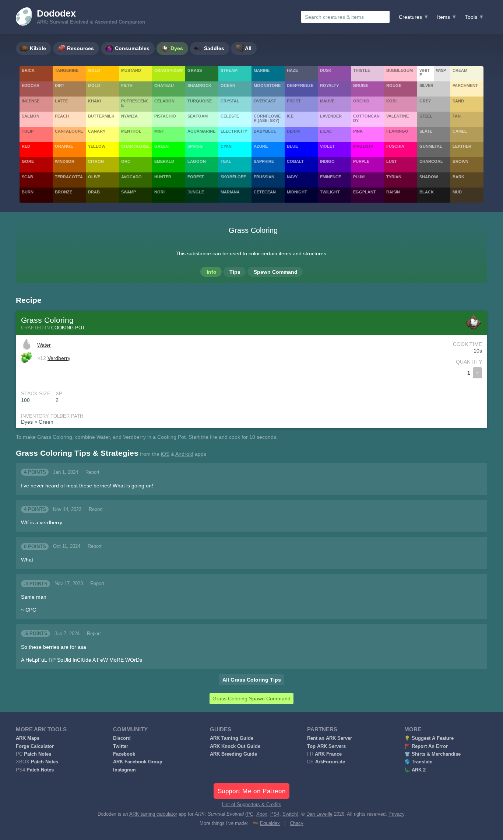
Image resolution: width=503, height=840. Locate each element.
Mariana (230, 192)
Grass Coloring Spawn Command (251, 698)
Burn (28, 192)
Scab (27, 177)
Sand (458, 101)
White (424, 72)
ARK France (328, 754)
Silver (426, 85)
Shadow (428, 177)
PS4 (274, 814)
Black (426, 192)
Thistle (361, 70)
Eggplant (364, 192)
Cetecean (265, 192)
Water (44, 345)
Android (184, 454)
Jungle (195, 192)
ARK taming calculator (153, 814)
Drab (94, 192)
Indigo (327, 161)
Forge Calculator (35, 746)
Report (92, 472)
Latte (61, 101)
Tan (457, 116)
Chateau (164, 85)
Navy (292, 177)
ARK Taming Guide (231, 738)
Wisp (441, 70)
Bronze (63, 192)
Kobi (391, 101)
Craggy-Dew (168, 70)
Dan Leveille (319, 814)
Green (161, 146)
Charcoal (431, 161)
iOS (165, 454)
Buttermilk (101, 116)
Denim (293, 131)
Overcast (265, 101)
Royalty (329, 85)
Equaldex (270, 823)
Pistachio (165, 116)
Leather (462, 146)
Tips (234, 272)
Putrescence (135, 103)
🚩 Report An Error (426, 746)
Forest (195, 177)
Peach (62, 116)
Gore (28, 161)
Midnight (297, 192)
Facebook (124, 754)
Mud (457, 192)
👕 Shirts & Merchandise (432, 754)
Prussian (264, 177)
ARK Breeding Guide (233, 754)
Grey (425, 101)
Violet (327, 146)
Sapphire (264, 161)
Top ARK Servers (326, 746)
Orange (64, 146)
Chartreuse (135, 146)
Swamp (128, 192)
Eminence (330, 177)
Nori (159, 192)
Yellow (96, 146)
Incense (30, 101)
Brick (28, 70)
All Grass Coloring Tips (251, 680)
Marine (262, 70)
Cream (460, 70)
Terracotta (69, 177)
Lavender (331, 116)
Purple (361, 161)
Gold (94, 70)
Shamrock (199, 85)
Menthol (131, 131)
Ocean (228, 85)
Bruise (360, 85)
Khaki (94, 101)
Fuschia (395, 146)
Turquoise (199, 101)
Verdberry (59, 358)
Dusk (325, 70)
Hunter (162, 177)
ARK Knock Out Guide (235, 746)
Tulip (28, 131)
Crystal (230, 101)
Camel (460, 131)
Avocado (131, 177)
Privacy (396, 814)
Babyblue (265, 131)
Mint (159, 131)
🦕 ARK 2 (415, 770)
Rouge (393, 85)
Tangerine (66, 70)
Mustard (131, 70)
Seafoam (197, 116)
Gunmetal (430, 146)
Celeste (230, 116)
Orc (125, 161)
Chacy (296, 823)
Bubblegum (399, 70)
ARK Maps (27, 738)
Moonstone (267, 85)
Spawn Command (276, 272)
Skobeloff (233, 177)
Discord (122, 738)
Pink (358, 131)
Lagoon (196, 161)
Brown (460, 161)
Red (26, 146)
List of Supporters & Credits (251, 804)
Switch (289, 814)
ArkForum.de (330, 761)
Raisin (393, 192)
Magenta (363, 146)
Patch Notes (37, 754)
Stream (229, 70)
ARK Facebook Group (137, 761)
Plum (359, 177)
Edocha (30, 85)
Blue (292, 146)
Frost (294, 101)
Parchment (465, 85)
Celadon (164, 101)
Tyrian (393, 177)
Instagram (124, 770)
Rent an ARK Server (329, 738)
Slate (425, 131)
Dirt (59, 85)
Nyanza (129, 116)
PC (250, 814)
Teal (226, 161)
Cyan (226, 146)
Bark (458, 177)
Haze (292, 70)
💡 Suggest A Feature (429, 738)
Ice (290, 116)
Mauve (327, 101)
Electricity (234, 131)
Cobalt (295, 161)
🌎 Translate (418, 761)
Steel (425, 116)
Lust (391, 161)
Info (212, 272)
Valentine (397, 116)
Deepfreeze (300, 85)
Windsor (64, 161)
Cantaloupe (69, 131)
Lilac (326, 131)
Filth (127, 85)
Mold (94, 85)
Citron (96, 161)
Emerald (164, 161)
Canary (96, 131)
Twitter (120, 746)
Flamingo (397, 131)
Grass (194, 70)
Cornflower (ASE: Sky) (267, 118)
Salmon (30, 116)
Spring (195, 146)
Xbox (261, 814)
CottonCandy (366, 118)
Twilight (330, 192)
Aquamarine (201, 131)
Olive (94, 177)
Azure (261, 146)
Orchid (361, 101)
